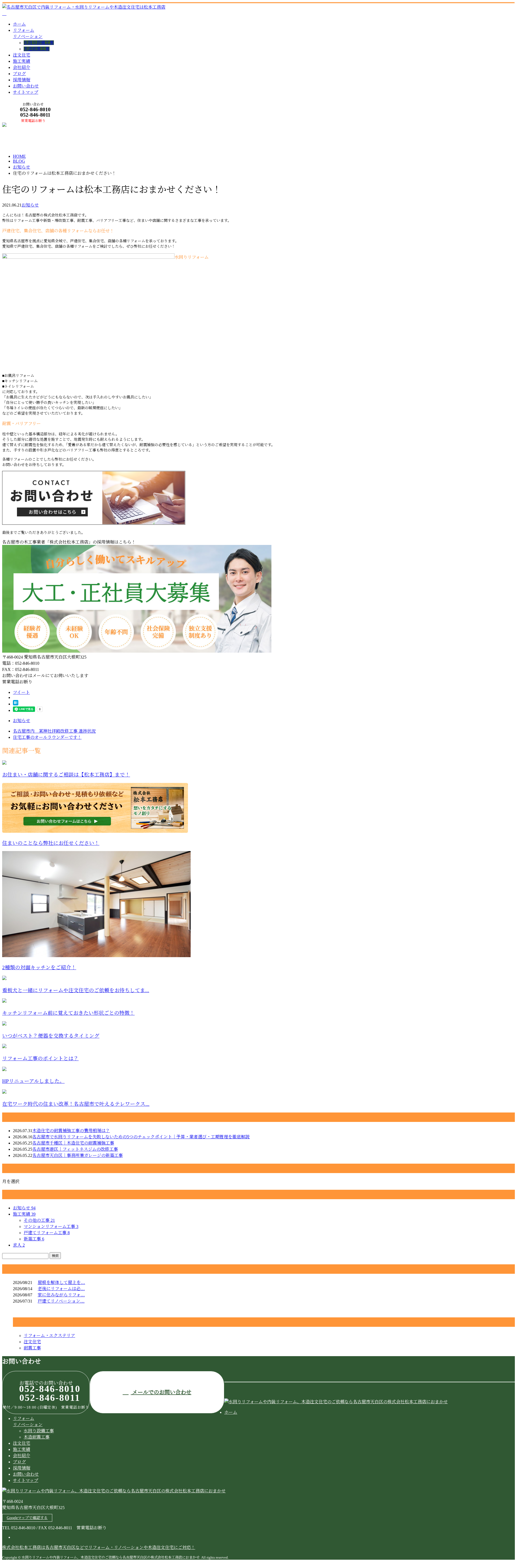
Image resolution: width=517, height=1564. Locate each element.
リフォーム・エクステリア (49, 1335)
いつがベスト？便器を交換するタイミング (50, 1036)
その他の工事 (39, 1220)
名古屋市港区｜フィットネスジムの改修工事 (75, 1149)
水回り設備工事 (39, 42)
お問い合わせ (26, 86)
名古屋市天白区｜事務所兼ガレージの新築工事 (77, 1155)
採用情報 (21, 80)
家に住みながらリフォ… (61, 1295)
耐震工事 (32, 1348)
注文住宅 (21, 55)
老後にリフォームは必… (61, 1288)
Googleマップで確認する (27, 1518)
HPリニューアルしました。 (33, 1081)
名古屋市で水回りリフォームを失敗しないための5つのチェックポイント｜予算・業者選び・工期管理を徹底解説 (141, 1137)
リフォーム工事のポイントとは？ (40, 1058)
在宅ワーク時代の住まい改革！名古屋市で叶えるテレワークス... (75, 1104)
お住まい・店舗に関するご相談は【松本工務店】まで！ (66, 775)
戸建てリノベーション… (61, 1301)
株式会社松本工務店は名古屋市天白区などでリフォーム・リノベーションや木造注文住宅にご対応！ (98, 1547)
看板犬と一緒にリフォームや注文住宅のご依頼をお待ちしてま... (75, 990)
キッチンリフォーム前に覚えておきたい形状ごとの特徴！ (68, 1013)
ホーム (19, 24)
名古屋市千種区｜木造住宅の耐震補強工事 (73, 1143)
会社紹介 (21, 67)
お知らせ (30, 205)
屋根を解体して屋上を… (61, 1282)
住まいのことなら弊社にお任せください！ (50, 843)
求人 (19, 1245)
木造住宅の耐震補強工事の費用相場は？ (71, 1130)
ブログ (19, 73)
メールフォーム (21, 126)
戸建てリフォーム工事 (47, 1232)
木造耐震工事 (37, 49)
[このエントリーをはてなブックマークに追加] (15, 704)
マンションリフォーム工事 (51, 1226)
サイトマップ (25, 92)
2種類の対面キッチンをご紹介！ (39, 967)
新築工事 (34, 1239)
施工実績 (21, 61)
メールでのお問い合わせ (161, 1392)
